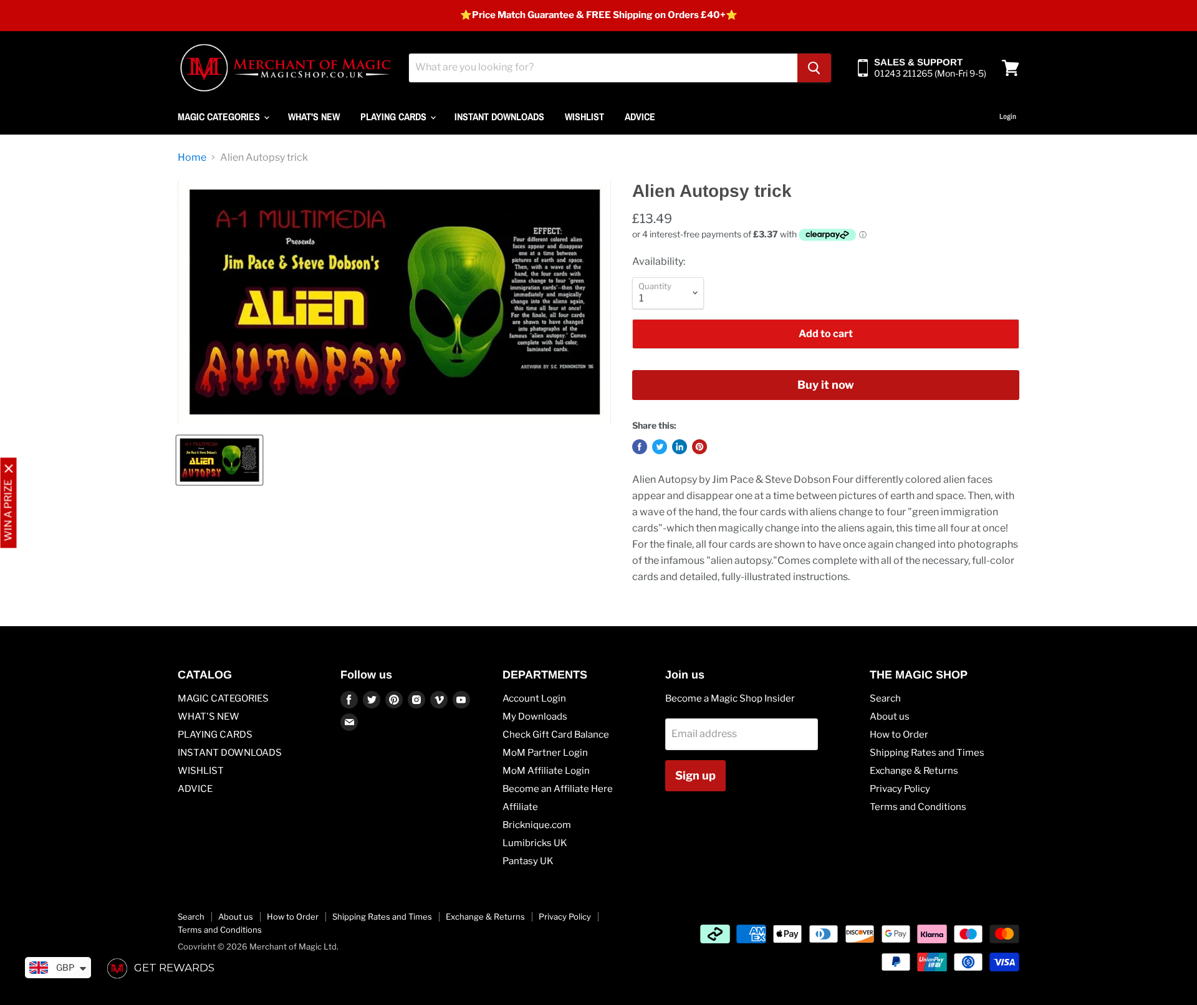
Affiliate (520, 806)
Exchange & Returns (914, 770)
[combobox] (603, 68)
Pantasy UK (528, 861)
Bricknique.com (536, 825)
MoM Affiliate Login (546, 770)
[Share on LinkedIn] (679, 446)
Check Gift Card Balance (555, 734)
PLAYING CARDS (394, 116)
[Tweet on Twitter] (659, 446)
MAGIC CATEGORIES (220, 116)
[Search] (814, 68)
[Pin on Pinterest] (699, 446)
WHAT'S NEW (314, 116)
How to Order (899, 734)
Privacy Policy (900, 788)
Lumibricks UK (534, 843)
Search (885, 698)
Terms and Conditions (918, 806)
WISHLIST (584, 116)
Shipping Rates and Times (927, 752)
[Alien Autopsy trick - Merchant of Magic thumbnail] (219, 460)
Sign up (695, 775)
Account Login (534, 698)
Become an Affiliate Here (557, 788)
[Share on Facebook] (639, 446)
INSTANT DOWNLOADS (499, 116)
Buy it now (825, 384)
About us (890, 716)
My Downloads (534, 716)
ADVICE (640, 116)
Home (192, 157)
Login (1007, 116)
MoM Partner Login (545, 752)
